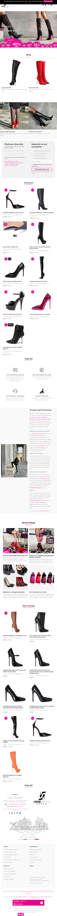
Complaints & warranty (9, 871)
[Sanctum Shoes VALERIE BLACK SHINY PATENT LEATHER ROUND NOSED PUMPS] (15, 692)
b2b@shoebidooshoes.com (37, 500)
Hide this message (48, 1)
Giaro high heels (40, 502)
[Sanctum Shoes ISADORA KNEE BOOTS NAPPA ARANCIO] (15, 761)
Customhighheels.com (46, 897)
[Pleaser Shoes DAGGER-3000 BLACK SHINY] (42, 267)
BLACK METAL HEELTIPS (10, 247)
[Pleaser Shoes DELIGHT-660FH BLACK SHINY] (15, 300)
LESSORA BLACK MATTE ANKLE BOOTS (12, 348)
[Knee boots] (42, 72)
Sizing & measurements (10, 852)
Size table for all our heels (11, 161)
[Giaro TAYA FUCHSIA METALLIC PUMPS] (42, 300)
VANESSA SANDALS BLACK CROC (13, 212)
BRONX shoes (33, 419)
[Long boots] (14, 72)
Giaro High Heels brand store (46, 891)
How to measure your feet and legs (14, 162)
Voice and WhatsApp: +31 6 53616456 (16, 804)
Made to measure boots (11, 165)
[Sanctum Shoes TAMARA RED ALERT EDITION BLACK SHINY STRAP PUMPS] (15, 656)
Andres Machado (46, 419)
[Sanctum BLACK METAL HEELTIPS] (15, 233)
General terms (7, 876)
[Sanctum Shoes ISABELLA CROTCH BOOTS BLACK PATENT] (15, 727)
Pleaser (39, 419)
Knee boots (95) (40, 89)
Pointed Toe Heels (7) (39, 132)
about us (38, 495)
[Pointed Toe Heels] (42, 116)
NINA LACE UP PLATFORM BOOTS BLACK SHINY (40, 247)
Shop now (10, 40)
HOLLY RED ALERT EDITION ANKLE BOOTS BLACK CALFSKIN (40, 636)
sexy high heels (43, 478)
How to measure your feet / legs (12, 859)
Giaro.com (28, 893)
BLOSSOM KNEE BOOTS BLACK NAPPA (42, 212)
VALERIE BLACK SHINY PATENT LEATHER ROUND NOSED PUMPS (13, 707)
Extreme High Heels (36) (14, 133)
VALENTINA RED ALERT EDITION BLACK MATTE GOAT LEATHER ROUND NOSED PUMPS (42, 672)
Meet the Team (8, 862)
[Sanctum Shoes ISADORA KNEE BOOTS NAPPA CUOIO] (15, 622)
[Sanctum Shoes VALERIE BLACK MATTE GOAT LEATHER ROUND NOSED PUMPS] (42, 692)
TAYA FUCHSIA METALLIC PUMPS (40, 314)
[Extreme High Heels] (14, 116)
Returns (32, 862)
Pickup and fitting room (36, 859)
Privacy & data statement (10, 874)
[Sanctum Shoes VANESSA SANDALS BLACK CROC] (15, 198)
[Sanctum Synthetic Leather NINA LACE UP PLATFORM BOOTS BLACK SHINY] (42, 233)
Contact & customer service (11, 849)
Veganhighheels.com (34, 897)
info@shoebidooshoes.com (37, 487)
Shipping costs (33, 852)
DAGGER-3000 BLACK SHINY (38, 281)
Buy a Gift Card (33, 857)
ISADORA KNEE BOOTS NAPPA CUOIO (14, 635)
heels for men (47, 480)
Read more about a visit (36, 883)
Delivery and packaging (36, 849)
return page (40, 447)
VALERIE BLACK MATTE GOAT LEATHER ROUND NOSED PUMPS (42, 707)
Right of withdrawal (9, 869)
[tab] (29, 606)
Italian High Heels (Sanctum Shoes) (29, 891)
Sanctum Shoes (34, 417)
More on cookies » (29, 3)
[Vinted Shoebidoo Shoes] (20, 813)
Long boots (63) (14, 89)
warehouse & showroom (38, 433)
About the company (9, 879)
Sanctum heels (33, 504)
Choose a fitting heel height (12, 164)
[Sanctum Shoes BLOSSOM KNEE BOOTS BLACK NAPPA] (42, 198)
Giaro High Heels (42, 417)
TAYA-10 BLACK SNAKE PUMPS (12, 281)
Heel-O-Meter (7, 857)
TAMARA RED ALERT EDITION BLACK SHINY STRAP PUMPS (14, 671)
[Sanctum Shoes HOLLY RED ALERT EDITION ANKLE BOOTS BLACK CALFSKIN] (42, 622)
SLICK (33, 421)
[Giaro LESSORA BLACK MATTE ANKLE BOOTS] (15, 333)
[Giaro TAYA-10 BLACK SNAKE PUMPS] (15, 267)
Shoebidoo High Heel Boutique (41, 410)
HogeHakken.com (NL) (22, 897)
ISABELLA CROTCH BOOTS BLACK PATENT (13, 741)
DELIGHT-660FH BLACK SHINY (12, 314)
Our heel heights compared (11, 854)
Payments (32, 854)
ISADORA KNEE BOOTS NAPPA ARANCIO (12, 776)
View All (29, 359)
